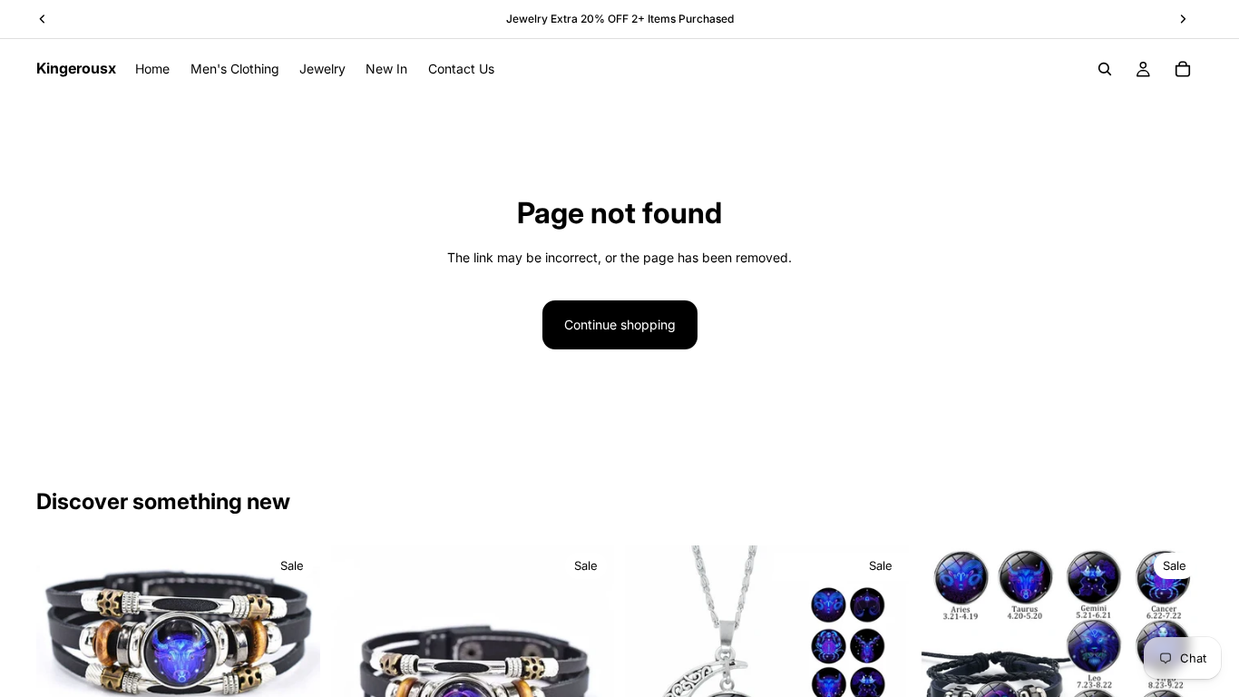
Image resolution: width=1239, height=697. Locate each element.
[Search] (1105, 69)
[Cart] (1183, 69)
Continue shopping (620, 324)
